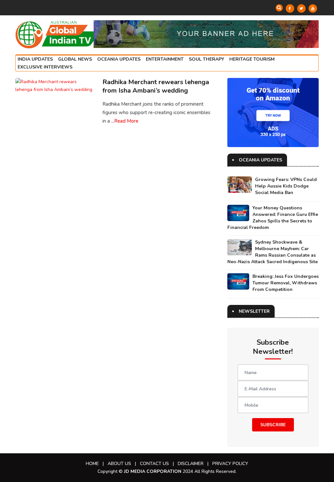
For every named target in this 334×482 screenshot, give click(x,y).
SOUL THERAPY (206, 59)
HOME (92, 463)
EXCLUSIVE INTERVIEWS (45, 67)
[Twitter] (301, 8)
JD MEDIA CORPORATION (152, 471)
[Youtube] (313, 8)
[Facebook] (290, 8)
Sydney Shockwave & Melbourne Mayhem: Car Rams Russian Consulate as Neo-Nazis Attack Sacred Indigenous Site (272, 252)
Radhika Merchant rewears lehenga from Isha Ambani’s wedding (155, 86)
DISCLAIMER (191, 463)
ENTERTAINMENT (165, 59)
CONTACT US (154, 463)
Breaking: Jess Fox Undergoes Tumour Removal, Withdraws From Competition (285, 283)
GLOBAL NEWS (75, 59)
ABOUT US (119, 463)
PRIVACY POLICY (230, 463)
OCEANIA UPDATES (119, 59)
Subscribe (273, 425)
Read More (126, 121)
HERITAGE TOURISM (252, 59)
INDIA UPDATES (35, 59)
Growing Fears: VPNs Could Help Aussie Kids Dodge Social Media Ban (286, 186)
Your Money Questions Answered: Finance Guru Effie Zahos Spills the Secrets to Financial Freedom (272, 218)
